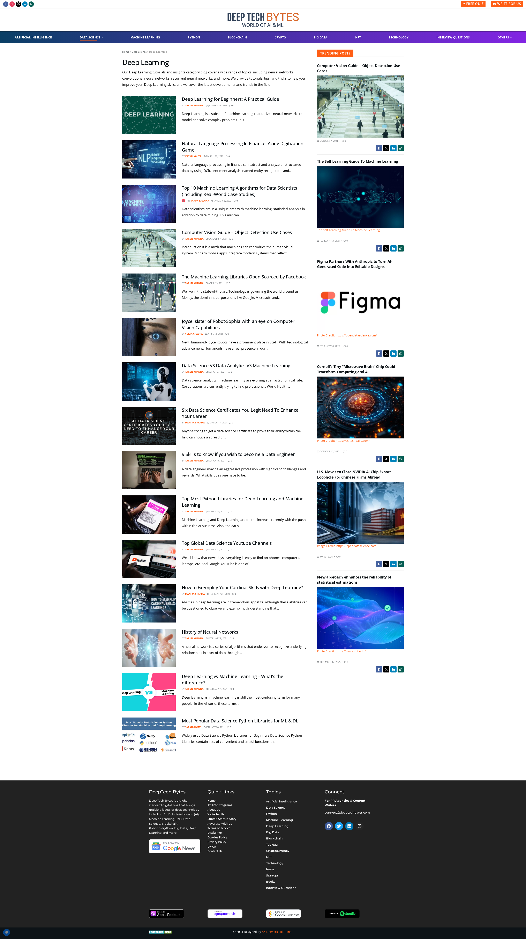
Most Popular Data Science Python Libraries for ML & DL (240, 721)
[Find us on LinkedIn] (25, 4)
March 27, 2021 (217, 371)
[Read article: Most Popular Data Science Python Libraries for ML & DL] (149, 737)
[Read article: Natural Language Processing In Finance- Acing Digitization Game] (149, 159)
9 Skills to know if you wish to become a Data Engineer (238, 454)
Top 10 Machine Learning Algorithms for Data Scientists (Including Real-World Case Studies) (239, 191)
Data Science (90, 37)
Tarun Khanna (194, 105)
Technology (398, 37)
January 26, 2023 (217, 105)
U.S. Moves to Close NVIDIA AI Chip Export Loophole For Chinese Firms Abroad (354, 474)
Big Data (320, 37)
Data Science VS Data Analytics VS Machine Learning (236, 365)
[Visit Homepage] (263, 20)
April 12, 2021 (215, 333)
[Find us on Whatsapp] (31, 4)
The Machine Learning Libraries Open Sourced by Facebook (244, 277)
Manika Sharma (195, 422)
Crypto (280, 37)
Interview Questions (453, 37)
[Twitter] (339, 826)
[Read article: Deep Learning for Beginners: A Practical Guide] (149, 115)
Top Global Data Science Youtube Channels (227, 543)
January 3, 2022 (222, 200)
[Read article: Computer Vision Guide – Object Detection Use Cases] (149, 248)
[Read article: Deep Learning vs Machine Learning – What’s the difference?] (149, 692)
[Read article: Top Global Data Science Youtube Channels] (149, 559)
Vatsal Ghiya (193, 156)
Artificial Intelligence (33, 37)
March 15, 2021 (217, 511)
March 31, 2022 (214, 156)
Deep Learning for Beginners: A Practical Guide (230, 99)
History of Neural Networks (210, 632)
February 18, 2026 (329, 346)
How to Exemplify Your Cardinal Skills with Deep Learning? (242, 587)
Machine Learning (145, 37)
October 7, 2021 (217, 238)
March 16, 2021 (217, 460)
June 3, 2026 (326, 556)
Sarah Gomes (193, 727)
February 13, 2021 (329, 240)
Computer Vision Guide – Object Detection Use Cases (237, 232)
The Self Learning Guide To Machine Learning (357, 161)
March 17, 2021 (218, 422)
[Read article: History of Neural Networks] (149, 648)
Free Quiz (474, 3)
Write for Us (508, 3)
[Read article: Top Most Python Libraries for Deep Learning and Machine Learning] (149, 514)
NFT (358, 37)
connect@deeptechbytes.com (347, 812)
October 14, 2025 (329, 451)
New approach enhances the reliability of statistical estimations (354, 580)
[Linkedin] (349, 826)
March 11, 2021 (217, 549)
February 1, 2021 (217, 688)
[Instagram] (359, 826)
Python (194, 37)
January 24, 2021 (215, 727)
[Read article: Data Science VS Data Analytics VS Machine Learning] (149, 381)
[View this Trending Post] (183, 200)
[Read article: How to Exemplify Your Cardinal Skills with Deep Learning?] (149, 603)
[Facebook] (329, 826)
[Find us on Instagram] (12, 4)
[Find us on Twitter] (18, 4)
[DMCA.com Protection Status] (160, 932)
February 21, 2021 (219, 593)
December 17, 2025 (329, 661)
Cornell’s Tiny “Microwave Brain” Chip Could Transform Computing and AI (356, 369)
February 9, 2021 (217, 638)
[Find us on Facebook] (5, 4)
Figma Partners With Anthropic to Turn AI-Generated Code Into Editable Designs (354, 264)
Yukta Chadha (194, 333)
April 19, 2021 (216, 283)
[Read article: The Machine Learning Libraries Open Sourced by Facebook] (149, 293)
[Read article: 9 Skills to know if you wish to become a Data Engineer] (149, 470)
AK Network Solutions (276, 932)
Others (503, 37)
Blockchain (237, 37)
